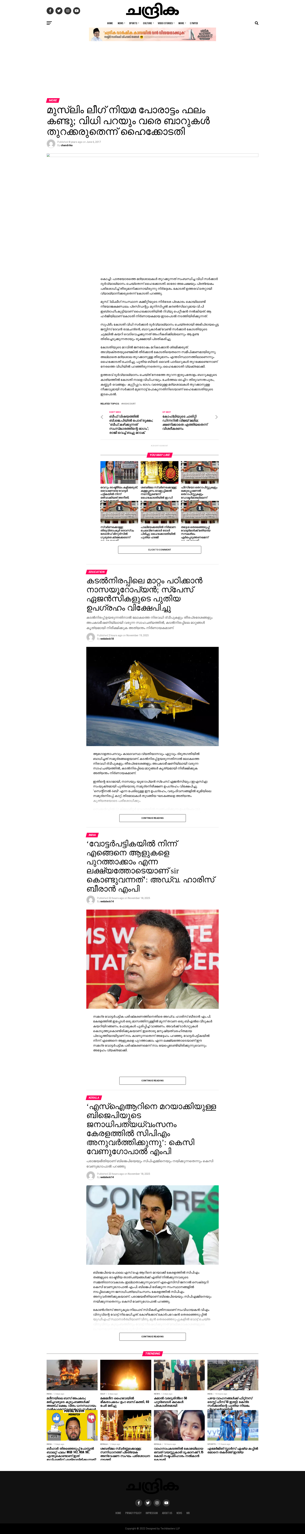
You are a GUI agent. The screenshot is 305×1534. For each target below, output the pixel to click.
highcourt (129, 404)
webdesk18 (107, 638)
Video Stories (165, 23)
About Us (167, 1513)
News (120, 23)
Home (110, 23)
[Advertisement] (152, 71)
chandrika (67, 145)
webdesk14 (107, 901)
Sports (133, 23)
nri (188, 1513)
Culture (147, 23)
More (181, 23)
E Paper (194, 23)
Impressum (152, 1513)
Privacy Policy (133, 1513)
